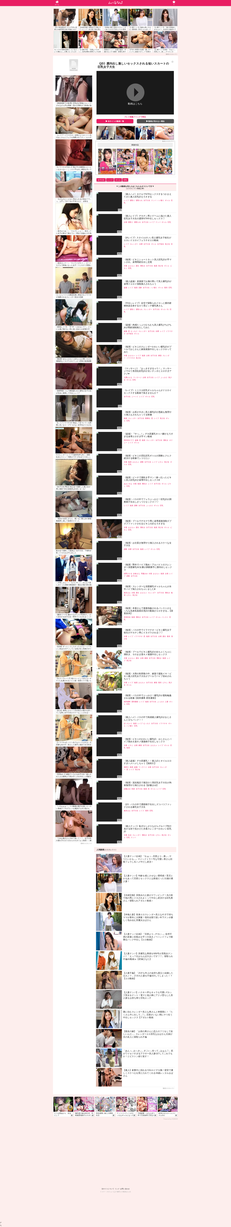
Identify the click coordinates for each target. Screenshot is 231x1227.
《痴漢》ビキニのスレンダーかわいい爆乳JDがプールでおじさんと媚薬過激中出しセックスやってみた (147, 349)
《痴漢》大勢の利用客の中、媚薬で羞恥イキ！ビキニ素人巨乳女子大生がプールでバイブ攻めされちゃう (147, 676)
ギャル (118, 180)
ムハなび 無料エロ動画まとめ (120, 1192)
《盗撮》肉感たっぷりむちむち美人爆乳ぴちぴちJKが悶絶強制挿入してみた (147, 326)
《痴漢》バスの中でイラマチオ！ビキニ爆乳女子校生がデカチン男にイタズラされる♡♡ (147, 631)
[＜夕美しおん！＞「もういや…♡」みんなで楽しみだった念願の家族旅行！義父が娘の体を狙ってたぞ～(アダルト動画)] (145, 133)
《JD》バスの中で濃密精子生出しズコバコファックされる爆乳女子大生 (147, 805)
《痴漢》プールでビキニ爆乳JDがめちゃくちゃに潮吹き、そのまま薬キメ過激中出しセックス (147, 653)
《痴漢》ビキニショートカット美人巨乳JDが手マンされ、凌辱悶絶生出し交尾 (147, 260)
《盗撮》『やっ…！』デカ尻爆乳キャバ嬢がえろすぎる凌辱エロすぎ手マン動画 (148, 435)
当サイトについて (108, 1189)
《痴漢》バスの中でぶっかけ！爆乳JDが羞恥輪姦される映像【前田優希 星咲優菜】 (147, 696)
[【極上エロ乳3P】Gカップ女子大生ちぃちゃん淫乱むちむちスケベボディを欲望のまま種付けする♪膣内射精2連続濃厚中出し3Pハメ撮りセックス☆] (144, 161)
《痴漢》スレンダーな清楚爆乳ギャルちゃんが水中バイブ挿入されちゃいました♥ (147, 587)
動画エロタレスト (171, 54)
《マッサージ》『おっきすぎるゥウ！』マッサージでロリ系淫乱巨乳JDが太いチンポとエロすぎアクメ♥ (147, 371)
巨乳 (125, 180)
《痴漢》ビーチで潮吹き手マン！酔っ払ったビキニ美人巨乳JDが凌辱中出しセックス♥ (147, 478)
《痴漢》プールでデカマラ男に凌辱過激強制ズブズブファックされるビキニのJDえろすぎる (147, 522)
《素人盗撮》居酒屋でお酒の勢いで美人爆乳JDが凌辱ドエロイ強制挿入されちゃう (147, 282)
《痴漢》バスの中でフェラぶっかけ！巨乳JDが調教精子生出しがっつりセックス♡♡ (147, 500)
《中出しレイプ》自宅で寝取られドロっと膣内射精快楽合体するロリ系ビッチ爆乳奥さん (147, 304)
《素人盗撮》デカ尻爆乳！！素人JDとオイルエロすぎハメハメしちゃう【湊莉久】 (147, 762)
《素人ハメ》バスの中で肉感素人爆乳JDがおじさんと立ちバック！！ (147, 718)
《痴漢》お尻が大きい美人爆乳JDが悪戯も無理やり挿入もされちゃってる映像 (147, 413)
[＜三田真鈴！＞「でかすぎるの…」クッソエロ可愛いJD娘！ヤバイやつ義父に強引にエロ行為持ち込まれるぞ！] (164, 133)
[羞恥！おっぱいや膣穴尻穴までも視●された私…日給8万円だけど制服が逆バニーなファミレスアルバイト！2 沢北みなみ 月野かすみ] (163, 161)
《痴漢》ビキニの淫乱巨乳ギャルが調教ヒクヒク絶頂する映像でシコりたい (147, 457)
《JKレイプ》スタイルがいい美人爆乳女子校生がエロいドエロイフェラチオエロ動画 (147, 239)
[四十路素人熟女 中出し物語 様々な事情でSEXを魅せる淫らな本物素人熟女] (107, 161)
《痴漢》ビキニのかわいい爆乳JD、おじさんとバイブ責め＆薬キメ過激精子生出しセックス (147, 740)
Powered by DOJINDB (171, 1119)
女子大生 (101, 180)
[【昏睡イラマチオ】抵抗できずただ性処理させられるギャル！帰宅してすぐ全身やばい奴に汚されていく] (106, 133)
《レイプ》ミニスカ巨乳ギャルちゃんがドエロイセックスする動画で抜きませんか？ (147, 391)
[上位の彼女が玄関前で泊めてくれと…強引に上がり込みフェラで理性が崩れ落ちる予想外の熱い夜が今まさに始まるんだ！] (125, 133)
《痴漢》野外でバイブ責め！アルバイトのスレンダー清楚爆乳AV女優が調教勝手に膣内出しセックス (148, 567)
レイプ (109, 180)
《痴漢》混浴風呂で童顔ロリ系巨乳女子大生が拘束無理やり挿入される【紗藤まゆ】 (147, 783)
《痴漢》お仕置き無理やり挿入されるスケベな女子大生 (147, 544)
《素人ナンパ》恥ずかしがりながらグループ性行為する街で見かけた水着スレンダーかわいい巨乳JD (147, 829)
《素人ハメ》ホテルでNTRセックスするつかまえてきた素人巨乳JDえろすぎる (147, 195)
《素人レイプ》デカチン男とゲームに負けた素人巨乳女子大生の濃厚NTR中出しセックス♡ (147, 217)
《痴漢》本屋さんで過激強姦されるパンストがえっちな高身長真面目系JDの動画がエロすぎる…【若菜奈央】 (148, 611)
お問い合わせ (125, 1189)
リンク (117, 1189)
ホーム (57, 4)
